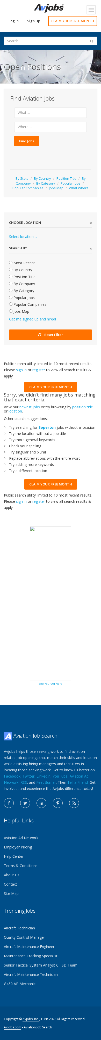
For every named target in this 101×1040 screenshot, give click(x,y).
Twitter (28, 776)
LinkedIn (44, 776)
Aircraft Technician (19, 928)
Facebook (12, 776)
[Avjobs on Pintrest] (58, 803)
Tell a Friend (77, 782)
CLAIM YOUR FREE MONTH (72, 21)
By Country (42, 178)
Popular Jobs (71, 183)
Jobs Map (56, 188)
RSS (23, 782)
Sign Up (33, 21)
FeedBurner (46, 782)
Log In (14, 21)
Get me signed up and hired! (32, 319)
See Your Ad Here (50, 684)
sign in (21, 369)
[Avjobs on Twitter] (25, 803)
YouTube (60, 776)
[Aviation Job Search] (49, 8)
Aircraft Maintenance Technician (31, 974)
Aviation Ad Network (21, 837)
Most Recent (23, 262)
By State (22, 178)
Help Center (14, 856)
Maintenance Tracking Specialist (30, 955)
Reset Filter (53, 334)
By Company (23, 283)
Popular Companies (28, 188)
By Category (45, 183)
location (15, 411)
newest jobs (29, 407)
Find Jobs (26, 141)
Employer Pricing (18, 847)
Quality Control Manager (24, 937)
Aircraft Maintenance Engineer (29, 946)
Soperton (47, 427)
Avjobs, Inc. (31, 1019)
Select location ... (23, 236)
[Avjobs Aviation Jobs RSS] (74, 803)
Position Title (66, 178)
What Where (79, 188)
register (38, 369)
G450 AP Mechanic (19, 983)
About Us (11, 874)
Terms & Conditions (21, 865)
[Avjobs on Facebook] (9, 803)
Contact (10, 884)
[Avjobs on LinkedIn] (41, 803)
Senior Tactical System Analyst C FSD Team (40, 965)
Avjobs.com (12, 1027)
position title (82, 407)
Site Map (11, 893)
